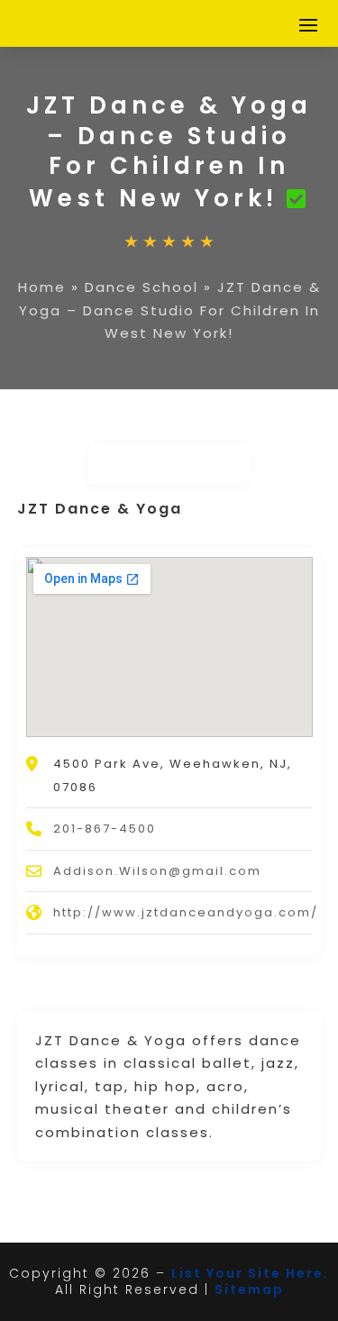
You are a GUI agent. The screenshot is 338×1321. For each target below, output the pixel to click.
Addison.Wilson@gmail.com (157, 870)
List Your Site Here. (250, 1273)
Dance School (141, 287)
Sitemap (249, 1289)
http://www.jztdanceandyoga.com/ (185, 912)
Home (42, 287)
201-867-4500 (104, 828)
